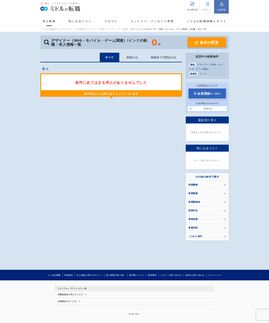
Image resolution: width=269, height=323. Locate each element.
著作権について (136, 275)
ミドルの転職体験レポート (207, 21)
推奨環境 (152, 275)
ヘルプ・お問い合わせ (171, 275)
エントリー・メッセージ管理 (152, 21)
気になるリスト (80, 21)
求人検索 (49, 21)
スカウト (111, 21)
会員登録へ (209, 93)
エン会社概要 (54, 275)
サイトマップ (214, 275)
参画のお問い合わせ (195, 275)
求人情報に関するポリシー (89, 275)
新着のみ (132, 57)
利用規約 (68, 275)
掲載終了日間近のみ (164, 57)
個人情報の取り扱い (115, 275)
